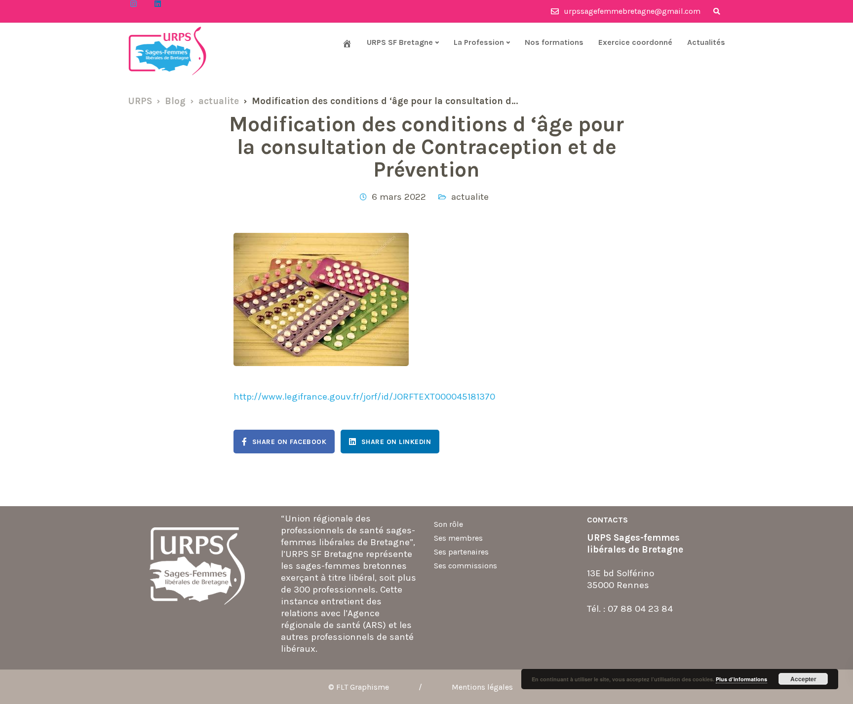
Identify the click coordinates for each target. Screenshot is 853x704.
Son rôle (448, 524)
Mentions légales (482, 687)
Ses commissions (465, 565)
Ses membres (458, 538)
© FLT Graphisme (358, 687)
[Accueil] (347, 43)
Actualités (706, 42)
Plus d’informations (741, 679)
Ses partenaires (461, 551)
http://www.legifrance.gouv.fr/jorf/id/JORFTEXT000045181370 (364, 396)
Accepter (803, 678)
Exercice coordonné (635, 42)
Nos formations (554, 42)
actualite (470, 196)
